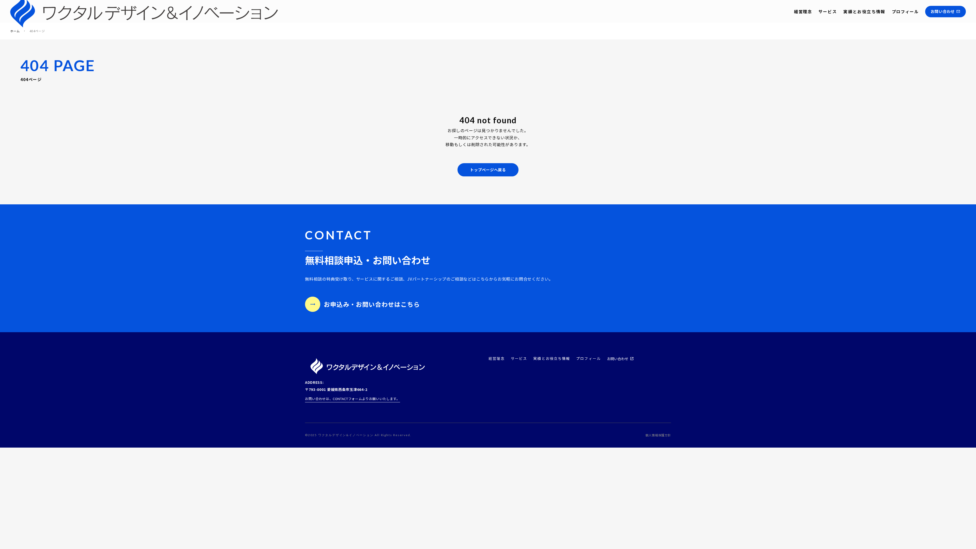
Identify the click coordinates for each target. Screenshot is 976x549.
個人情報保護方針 (658, 435)
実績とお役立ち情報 (864, 11)
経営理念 (803, 11)
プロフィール (905, 11)
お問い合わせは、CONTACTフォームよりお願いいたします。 (352, 398)
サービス (827, 11)
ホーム (15, 31)
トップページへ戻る (488, 169)
